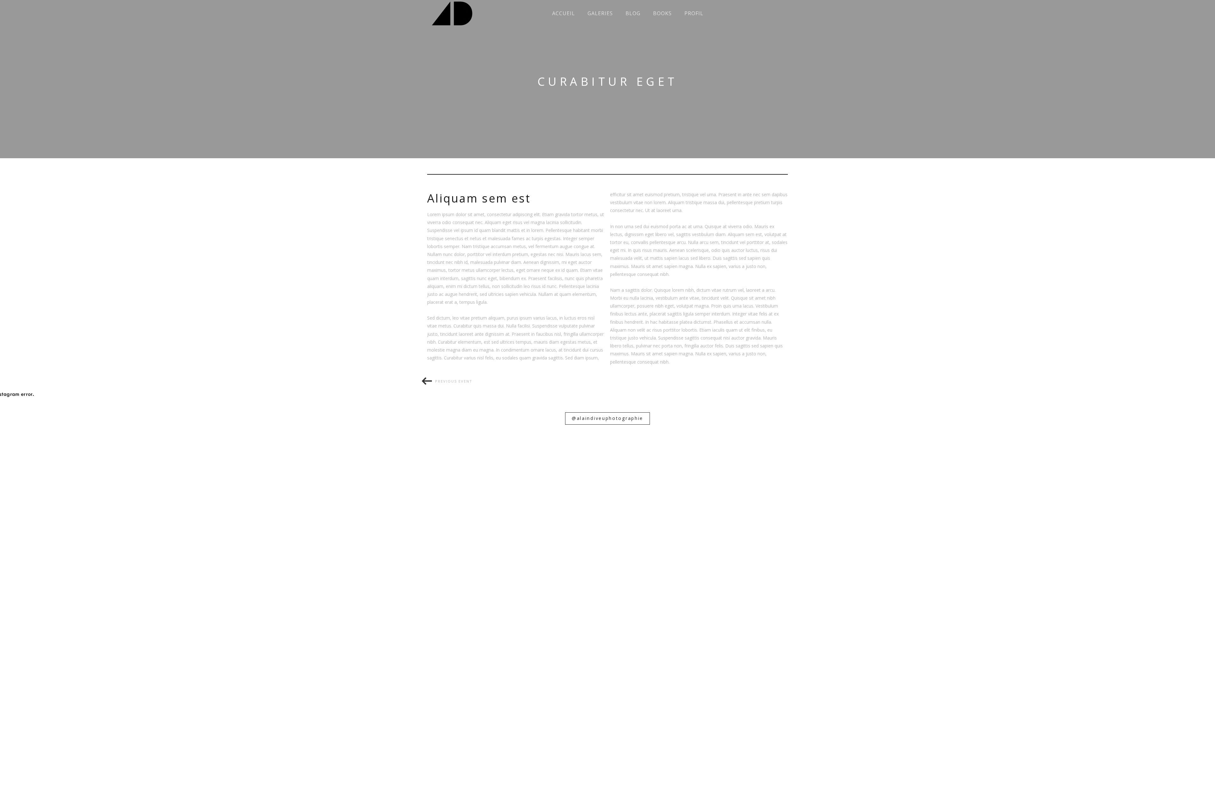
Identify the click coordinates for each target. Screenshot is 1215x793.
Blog (633, 13)
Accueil (563, 13)
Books (662, 13)
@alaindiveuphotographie (607, 418)
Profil (693, 13)
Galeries (600, 13)
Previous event (453, 381)
